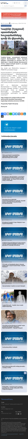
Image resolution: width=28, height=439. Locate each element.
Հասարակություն (16, 15)
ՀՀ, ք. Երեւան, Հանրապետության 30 (12, 404)
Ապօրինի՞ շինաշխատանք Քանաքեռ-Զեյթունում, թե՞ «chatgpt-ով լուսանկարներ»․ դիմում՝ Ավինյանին (13, 14)
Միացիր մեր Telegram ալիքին (12, 127)
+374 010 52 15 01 (6, 413)
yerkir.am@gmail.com (7, 409)
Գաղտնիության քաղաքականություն (9, 434)
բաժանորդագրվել (9, 130)
